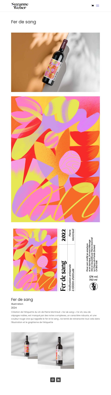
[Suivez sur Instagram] (52, 379)
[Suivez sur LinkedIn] (58, 379)
